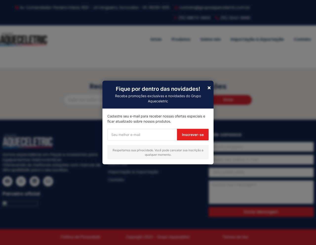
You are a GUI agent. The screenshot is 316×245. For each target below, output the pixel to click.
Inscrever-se (193, 134)
